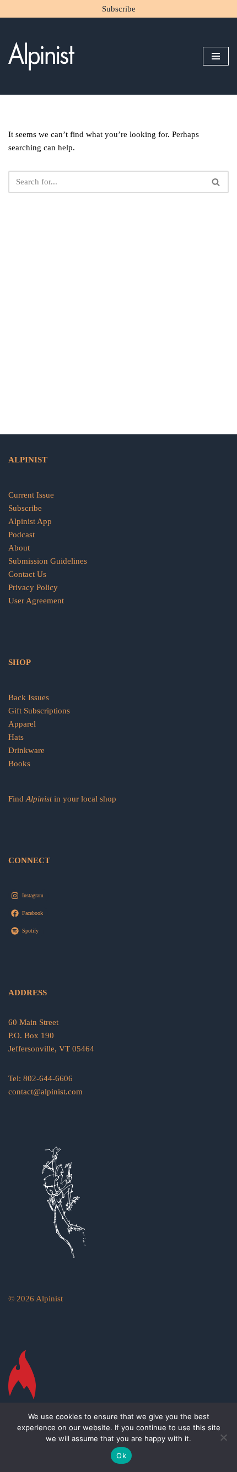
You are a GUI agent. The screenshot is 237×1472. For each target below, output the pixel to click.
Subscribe (119, 8)
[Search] (216, 182)
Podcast (21, 534)
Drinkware (26, 750)
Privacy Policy (33, 587)
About (19, 547)
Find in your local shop (62, 798)
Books (19, 763)
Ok (121, 1455)
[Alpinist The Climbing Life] (41, 56)
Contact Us (27, 574)
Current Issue (31, 494)
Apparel (22, 723)
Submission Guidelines (47, 561)
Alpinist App (31, 521)
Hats (16, 737)
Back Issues (28, 697)
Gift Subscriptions (39, 710)
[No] (223, 1437)
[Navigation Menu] (216, 56)
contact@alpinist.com (45, 1091)
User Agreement (36, 600)
